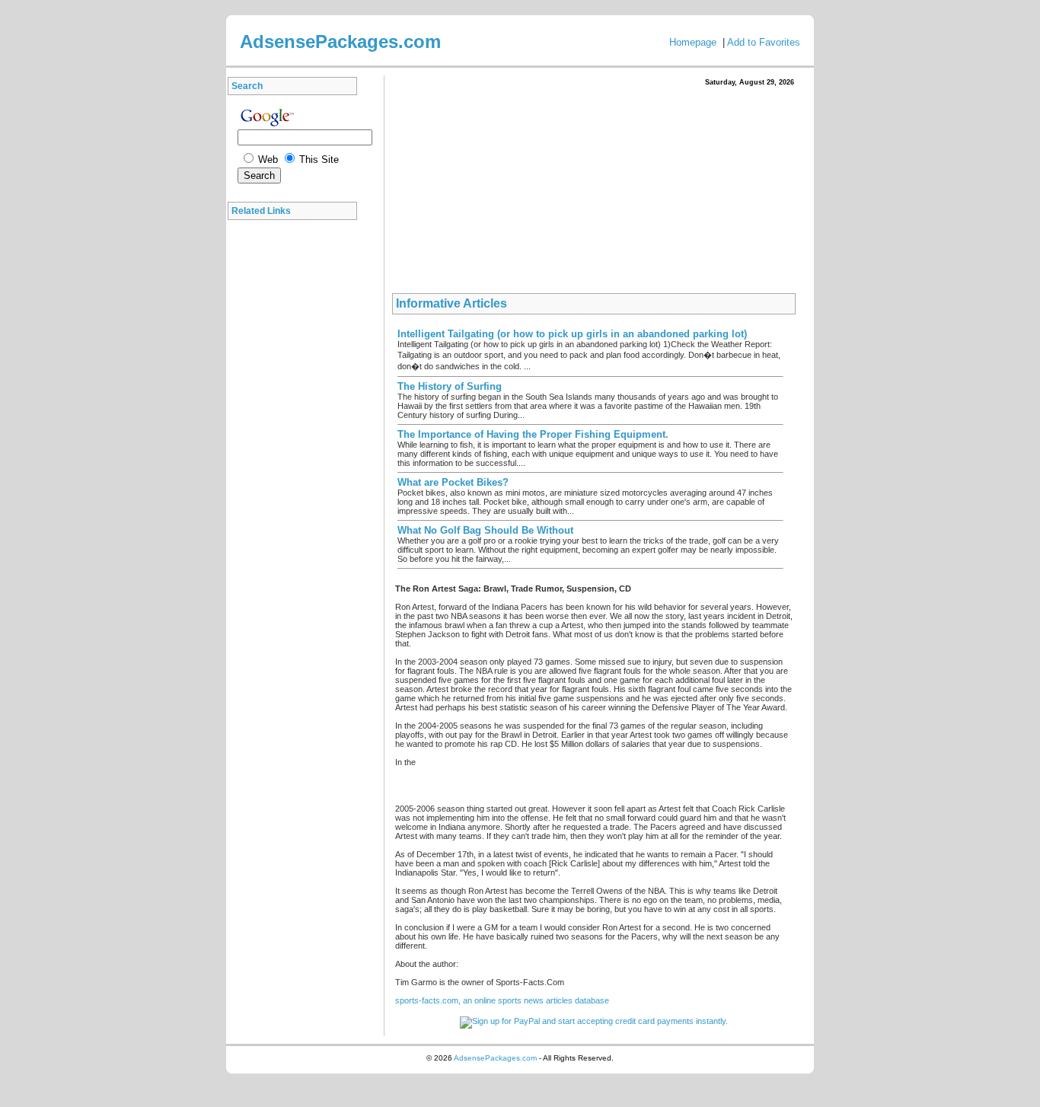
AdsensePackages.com (495, 1058)
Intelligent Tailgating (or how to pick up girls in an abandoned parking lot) (572, 334)
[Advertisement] (296, 456)
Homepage (692, 42)
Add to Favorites (763, 42)
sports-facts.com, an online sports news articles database (502, 1000)
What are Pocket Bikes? (453, 482)
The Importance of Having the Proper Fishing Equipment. (532, 434)
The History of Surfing (449, 386)
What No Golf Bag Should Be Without (485, 530)
